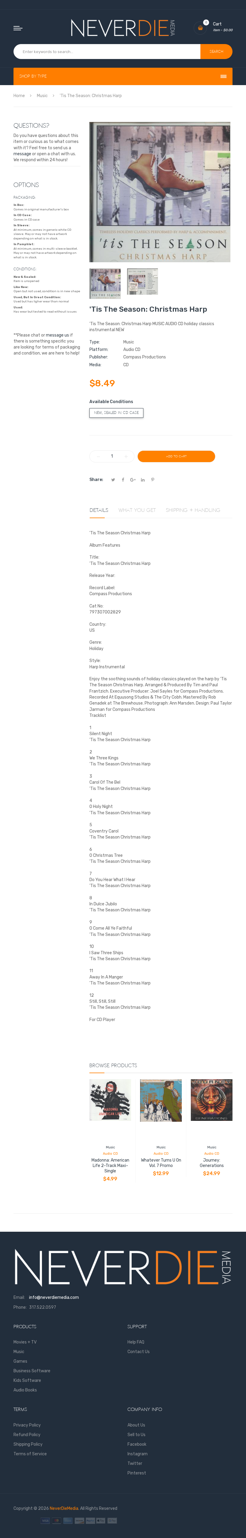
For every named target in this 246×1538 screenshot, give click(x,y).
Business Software (32, 1370)
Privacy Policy (27, 1425)
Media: (95, 364)
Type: (94, 342)
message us (57, 335)
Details (99, 510)
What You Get (137, 510)
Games (20, 1361)
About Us (136, 1425)
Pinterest (137, 1473)
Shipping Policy (28, 1444)
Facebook (137, 1444)
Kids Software (27, 1380)
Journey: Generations (212, 1163)
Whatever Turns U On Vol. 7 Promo (161, 1163)
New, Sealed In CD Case (116, 413)
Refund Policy (27, 1434)
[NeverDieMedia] (123, 28)
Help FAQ (136, 1342)
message (22, 153)
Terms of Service (30, 1453)
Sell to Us (137, 1434)
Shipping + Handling (193, 510)
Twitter (135, 1463)
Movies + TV (25, 1342)
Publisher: (98, 357)
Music (110, 1147)
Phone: (20, 1307)
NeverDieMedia (64, 1508)
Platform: (98, 349)
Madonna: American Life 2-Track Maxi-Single (110, 1166)
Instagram (138, 1453)
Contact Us (139, 1351)
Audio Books (25, 1390)
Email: (19, 1297)
